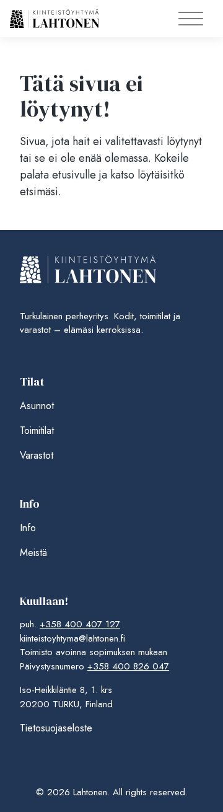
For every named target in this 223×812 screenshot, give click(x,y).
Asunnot (37, 406)
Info (28, 528)
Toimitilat (37, 430)
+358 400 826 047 (128, 666)
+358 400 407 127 (80, 624)
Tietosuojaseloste (56, 728)
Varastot (36, 455)
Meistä (33, 552)
